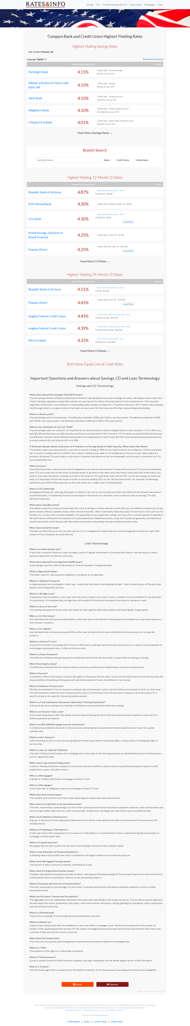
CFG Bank (34, 219)
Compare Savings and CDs (114, 4)
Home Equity (135, 4)
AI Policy (121, 1010)
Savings (90, 4)
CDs (98, 4)
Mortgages (149, 4)
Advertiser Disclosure (153, 59)
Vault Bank (35, 98)
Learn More (128, 222)
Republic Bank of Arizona (44, 192)
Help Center (117, 1021)
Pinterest (113, 984)
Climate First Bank (40, 122)
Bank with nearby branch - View (110, 190)
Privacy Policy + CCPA (91, 1010)
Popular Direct (37, 249)
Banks (107, 160)
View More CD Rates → (95, 261)
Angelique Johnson (155, 991)
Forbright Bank (38, 72)
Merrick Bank (37, 340)
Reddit (78, 984)
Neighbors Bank (38, 110)
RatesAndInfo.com (101, 1015)
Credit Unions (122, 160)
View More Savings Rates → (95, 132)
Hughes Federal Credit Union (47, 316)
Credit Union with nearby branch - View (113, 314)
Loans (160, 4)
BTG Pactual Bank (39, 204)
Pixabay (164, 991)
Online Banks (142, 160)
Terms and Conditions (108, 1010)
